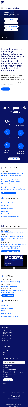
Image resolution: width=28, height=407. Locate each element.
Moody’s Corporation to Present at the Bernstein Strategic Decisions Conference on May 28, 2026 (13, 246)
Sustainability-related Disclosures (12, 203)
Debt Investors (6, 214)
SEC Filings (5, 352)
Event (11, 19)
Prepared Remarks (11, 29)
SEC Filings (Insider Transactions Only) (14, 372)
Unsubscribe (5, 383)
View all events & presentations (11, 251)
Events (6, 367)
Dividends (4, 211)
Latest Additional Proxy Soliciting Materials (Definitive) (12, 291)
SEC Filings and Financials (11, 374)
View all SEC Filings (8, 295)
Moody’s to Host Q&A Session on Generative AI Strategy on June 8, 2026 (12, 238)
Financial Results (7, 351)
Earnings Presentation (11, 26)
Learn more (6, 89)
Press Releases (6, 349)
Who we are (5, 354)
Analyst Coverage (7, 208)
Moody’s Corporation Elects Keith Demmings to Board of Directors (12, 174)
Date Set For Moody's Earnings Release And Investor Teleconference (13, 189)
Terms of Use (5, 392)
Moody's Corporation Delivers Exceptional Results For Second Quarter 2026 (11, 181)
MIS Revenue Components (10, 217)
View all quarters (14, 158)
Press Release (11, 22)
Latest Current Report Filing (10, 282)
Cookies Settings (20, 392)
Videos (6, 376)
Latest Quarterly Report (9, 286)
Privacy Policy (12, 392)
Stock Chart (5, 205)
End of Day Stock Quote (10, 369)
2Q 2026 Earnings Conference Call (12, 232)
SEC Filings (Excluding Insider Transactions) (15, 371)
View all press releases (8, 193)
